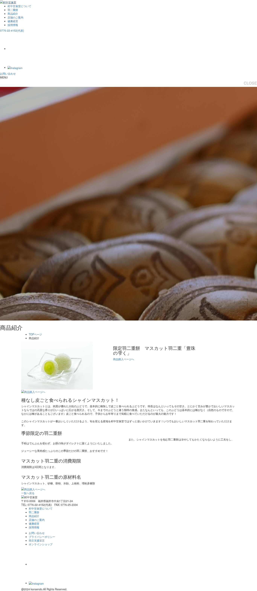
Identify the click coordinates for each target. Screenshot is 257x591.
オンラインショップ (40, 544)
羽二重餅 (13, 10)
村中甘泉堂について (19, 6)
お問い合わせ (8, 73)
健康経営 (13, 21)
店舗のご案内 (15, 17)
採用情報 (13, 25)
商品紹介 (13, 13)
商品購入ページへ (123, 359)
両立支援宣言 (37, 540)
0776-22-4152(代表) (12, 30)
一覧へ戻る (27, 493)
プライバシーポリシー (42, 537)
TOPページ (35, 334)
